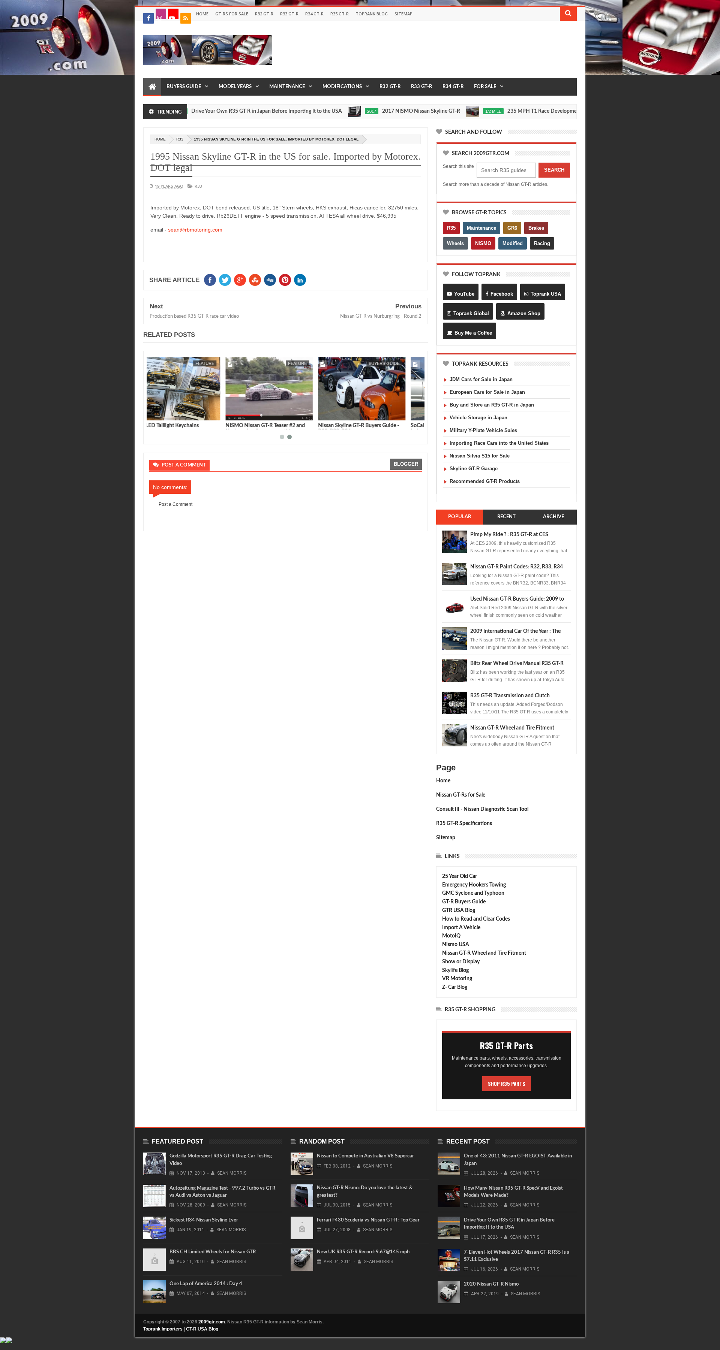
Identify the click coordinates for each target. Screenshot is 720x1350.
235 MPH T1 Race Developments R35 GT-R (524, 111)
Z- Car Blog (454, 987)
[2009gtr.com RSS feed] (185, 18)
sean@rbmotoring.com (195, 230)
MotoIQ (451, 936)
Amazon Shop (523, 313)
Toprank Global (471, 313)
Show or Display (461, 961)
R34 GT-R (314, 13)
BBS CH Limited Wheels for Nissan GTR (213, 1252)
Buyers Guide (183, 86)
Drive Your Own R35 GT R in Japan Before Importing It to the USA (233, 111)
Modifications (342, 86)
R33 (179, 139)
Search (554, 170)
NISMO (483, 243)
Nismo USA (455, 944)
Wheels (455, 243)
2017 (338, 111)
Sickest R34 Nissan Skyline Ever (204, 1220)
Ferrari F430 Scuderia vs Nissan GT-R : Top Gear (368, 1220)
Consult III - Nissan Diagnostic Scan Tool (482, 809)
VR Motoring (457, 978)
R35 (451, 228)
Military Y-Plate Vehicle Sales (483, 430)
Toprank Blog (372, 13)
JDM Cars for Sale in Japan (481, 379)
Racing (542, 243)
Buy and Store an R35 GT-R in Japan (492, 405)
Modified (512, 243)
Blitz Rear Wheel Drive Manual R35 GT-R (517, 663)
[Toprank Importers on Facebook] (148, 18)
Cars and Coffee (396, 363)
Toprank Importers (163, 1329)
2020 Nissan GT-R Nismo (491, 1284)
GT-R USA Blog (202, 1329)
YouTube (464, 294)
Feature (221, 363)
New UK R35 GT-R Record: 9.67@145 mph (363, 1252)
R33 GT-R (289, 13)
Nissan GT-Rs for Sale (460, 795)
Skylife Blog (455, 970)
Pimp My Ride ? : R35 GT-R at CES (509, 534)
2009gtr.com (211, 1322)
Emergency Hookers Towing (474, 885)
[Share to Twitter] (164, 413)
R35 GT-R (339, 13)
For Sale (485, 86)
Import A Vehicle (461, 927)
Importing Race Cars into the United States (499, 443)
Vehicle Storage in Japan (478, 417)
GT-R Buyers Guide (464, 901)
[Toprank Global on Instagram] (161, 14)
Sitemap (403, 13)
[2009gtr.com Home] (152, 87)
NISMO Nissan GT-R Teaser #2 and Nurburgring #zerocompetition (189, 428)
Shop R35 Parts (506, 1083)
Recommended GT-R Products (485, 481)
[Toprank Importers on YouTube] (173, 14)
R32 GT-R (264, 13)
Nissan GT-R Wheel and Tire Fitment (512, 728)
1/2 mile (460, 111)
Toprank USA (546, 294)
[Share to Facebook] (156, 413)
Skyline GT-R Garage (474, 468)
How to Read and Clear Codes (476, 919)
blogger (406, 464)
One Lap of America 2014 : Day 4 (206, 1283)
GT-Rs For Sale (231, 13)
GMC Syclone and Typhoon (473, 893)
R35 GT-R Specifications (464, 823)
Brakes (536, 228)
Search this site (458, 166)
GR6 (512, 228)
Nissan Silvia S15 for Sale (480, 456)
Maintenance (287, 86)
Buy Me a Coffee (473, 333)
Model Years (235, 86)
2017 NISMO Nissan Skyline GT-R (388, 111)
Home (202, 13)
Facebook (501, 294)
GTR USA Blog (458, 910)
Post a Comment (175, 504)
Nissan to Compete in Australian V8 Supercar (365, 1156)
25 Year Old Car (459, 876)
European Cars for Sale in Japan (487, 392)
